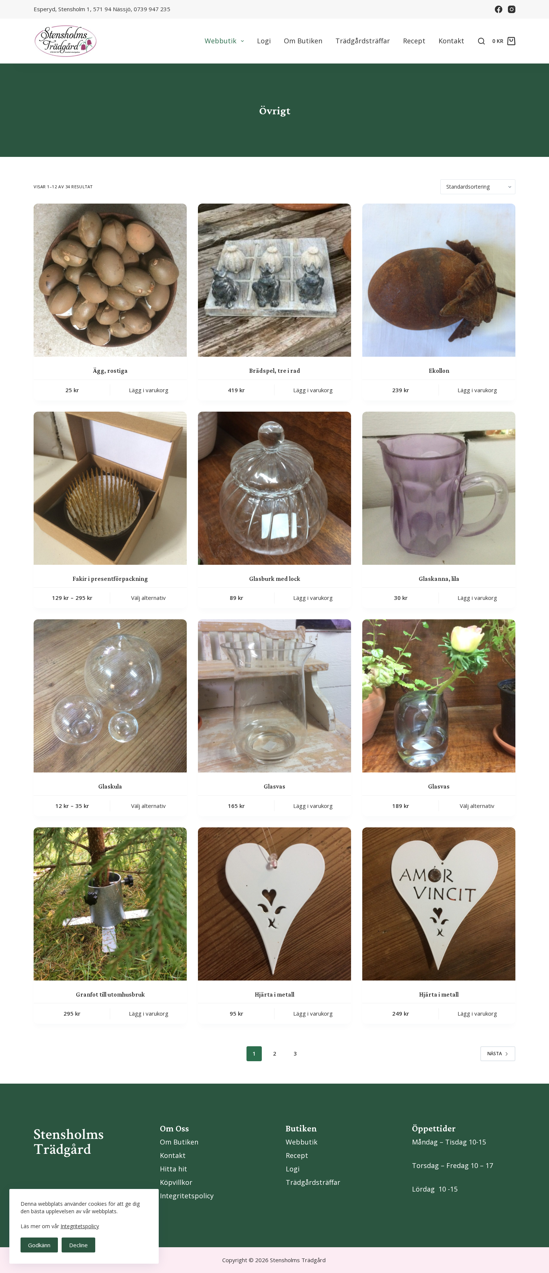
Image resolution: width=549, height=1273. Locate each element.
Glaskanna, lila (439, 578)
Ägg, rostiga (110, 370)
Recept (414, 40)
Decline (78, 1245)
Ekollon (439, 370)
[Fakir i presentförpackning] (110, 488)
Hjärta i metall (274, 994)
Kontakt (451, 40)
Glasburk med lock (274, 578)
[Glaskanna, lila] (438, 488)
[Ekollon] (438, 280)
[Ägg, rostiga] (110, 280)
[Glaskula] (110, 695)
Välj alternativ (148, 597)
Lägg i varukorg (148, 390)
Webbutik (220, 40)
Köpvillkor (176, 1182)
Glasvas (274, 786)
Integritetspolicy (80, 1226)
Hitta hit (173, 1168)
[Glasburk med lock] (274, 488)
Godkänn (39, 1245)
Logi (264, 40)
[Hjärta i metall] (274, 904)
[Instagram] (511, 9)
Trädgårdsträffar (362, 40)
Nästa (494, 1053)
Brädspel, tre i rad (274, 370)
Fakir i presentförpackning (110, 578)
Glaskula (110, 786)
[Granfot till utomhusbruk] (110, 904)
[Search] (481, 41)
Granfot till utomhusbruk (110, 994)
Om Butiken (303, 40)
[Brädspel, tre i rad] (274, 280)
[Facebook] (498, 9)
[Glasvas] (274, 695)
